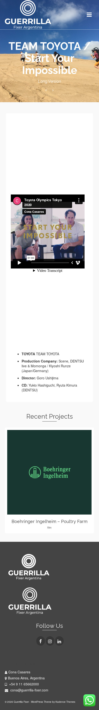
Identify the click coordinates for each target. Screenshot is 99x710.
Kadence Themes (65, 701)
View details (49, 472)
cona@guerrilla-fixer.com (28, 690)
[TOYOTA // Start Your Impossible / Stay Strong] (46, 90)
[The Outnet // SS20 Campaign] (53, 90)
